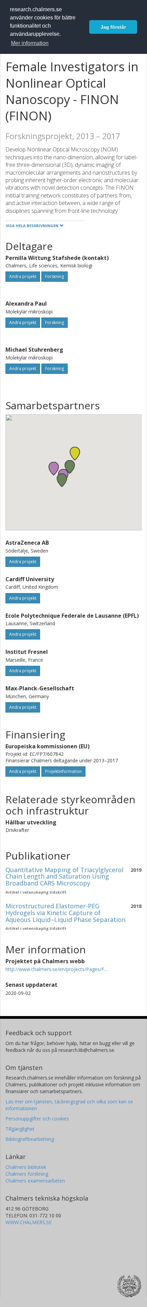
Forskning (54, 276)
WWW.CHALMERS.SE (28, 1222)
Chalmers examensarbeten (35, 1180)
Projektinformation (63, 771)
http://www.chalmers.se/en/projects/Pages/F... (56, 969)
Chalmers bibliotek (25, 1167)
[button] (53, 468)
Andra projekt (22, 276)
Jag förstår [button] (113, 27)
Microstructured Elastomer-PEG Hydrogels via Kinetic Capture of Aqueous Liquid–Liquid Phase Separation (65, 913)
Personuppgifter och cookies (37, 1118)
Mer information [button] (30, 43)
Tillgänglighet (20, 1129)
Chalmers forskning (26, 1174)
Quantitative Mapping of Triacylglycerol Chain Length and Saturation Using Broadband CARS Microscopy (64, 876)
